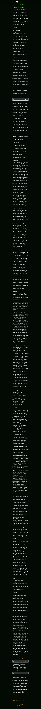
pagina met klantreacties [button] (22, 335)
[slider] (17, 99)
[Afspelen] (14, 99)
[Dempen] (22, 99)
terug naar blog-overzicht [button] (18, 700)
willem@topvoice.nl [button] (20, 703)
